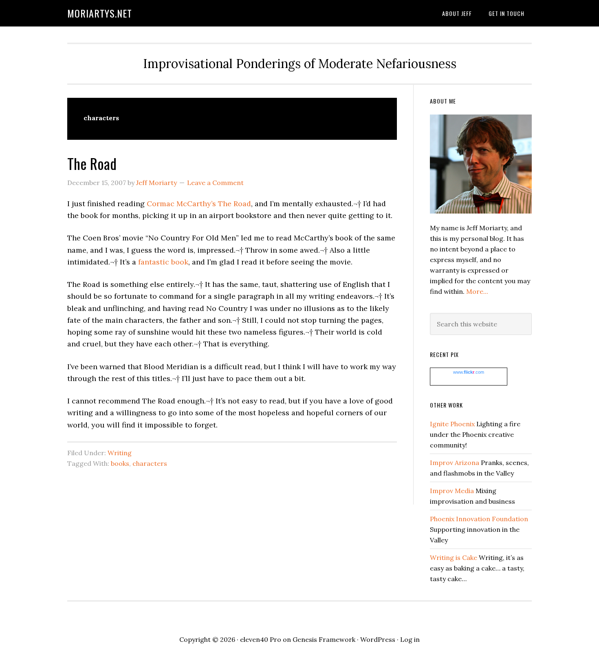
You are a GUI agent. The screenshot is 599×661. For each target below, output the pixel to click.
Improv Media (452, 491)
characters (149, 463)
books (120, 463)
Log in (410, 639)
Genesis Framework (324, 639)
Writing (120, 453)
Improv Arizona (454, 462)
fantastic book (163, 262)
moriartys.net (99, 13)
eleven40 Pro (260, 639)
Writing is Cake (453, 557)
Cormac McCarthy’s (181, 203)
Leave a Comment (215, 182)
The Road (92, 163)
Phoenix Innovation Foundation (479, 519)
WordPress (377, 639)
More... (477, 291)
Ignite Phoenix (452, 424)
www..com (468, 372)
